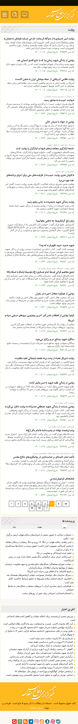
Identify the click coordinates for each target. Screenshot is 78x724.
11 (32, 508)
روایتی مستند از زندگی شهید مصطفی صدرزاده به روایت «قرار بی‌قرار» (39, 406)
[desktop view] (24, 15)
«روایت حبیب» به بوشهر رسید (59, 100)
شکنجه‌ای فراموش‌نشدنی (62, 479)
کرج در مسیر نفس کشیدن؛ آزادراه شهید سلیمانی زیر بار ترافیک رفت (40, 660)
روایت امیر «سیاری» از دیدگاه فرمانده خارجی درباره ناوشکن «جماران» (39, 39)
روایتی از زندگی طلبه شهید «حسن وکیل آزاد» (51, 383)
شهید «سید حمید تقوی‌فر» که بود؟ (56, 245)
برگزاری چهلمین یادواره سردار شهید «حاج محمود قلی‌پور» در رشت (41, 627)
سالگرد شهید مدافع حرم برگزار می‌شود (55, 339)
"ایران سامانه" (36, 707)
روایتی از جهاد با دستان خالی (59, 122)
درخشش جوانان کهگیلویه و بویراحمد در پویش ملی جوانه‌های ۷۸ (44, 671)
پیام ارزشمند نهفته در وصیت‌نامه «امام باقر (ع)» (50, 430)
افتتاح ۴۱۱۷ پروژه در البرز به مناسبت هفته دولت (50, 642)
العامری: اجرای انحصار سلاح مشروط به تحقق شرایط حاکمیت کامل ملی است (41, 580)
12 (39, 508)
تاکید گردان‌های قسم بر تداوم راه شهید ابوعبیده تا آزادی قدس (44, 664)
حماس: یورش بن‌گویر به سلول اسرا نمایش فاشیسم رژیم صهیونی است (39, 675)
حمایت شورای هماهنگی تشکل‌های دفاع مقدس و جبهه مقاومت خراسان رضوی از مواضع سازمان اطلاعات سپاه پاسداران (39, 566)
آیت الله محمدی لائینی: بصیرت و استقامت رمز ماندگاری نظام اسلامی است (38, 623)
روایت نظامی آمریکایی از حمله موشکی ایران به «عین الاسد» (44, 79)
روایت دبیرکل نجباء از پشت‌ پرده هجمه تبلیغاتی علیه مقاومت (44, 358)
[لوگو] (61, 20)
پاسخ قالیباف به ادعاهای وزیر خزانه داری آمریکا (49, 571)
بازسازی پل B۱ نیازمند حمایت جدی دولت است (51, 638)
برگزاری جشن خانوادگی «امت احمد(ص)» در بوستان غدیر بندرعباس (41, 656)
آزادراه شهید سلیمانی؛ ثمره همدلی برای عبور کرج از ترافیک (45, 652)
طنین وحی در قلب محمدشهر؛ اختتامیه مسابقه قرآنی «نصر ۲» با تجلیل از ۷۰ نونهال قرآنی (40, 633)
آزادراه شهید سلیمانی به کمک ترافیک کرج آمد (51, 645)
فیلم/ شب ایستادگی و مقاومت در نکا (54, 553)
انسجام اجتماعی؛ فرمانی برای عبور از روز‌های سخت (46, 593)
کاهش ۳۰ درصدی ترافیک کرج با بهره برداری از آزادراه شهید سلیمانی (41, 649)
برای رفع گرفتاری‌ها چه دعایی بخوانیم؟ (55, 221)
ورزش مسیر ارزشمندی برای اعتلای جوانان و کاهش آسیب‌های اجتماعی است (41, 618)
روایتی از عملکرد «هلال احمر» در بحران (54, 294)
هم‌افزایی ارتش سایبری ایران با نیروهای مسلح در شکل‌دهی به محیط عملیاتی (41, 588)
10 (66, 504)
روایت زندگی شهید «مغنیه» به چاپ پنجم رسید (50, 202)
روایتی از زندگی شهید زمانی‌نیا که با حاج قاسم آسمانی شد (45, 60)
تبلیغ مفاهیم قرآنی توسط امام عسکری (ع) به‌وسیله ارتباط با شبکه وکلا (40, 272)
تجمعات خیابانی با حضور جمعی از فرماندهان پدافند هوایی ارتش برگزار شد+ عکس (40, 536)
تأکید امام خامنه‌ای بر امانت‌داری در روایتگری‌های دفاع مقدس (43, 457)
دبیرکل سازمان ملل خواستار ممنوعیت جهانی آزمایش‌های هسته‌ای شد (38, 575)
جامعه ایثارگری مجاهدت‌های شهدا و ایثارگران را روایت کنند (45, 148)
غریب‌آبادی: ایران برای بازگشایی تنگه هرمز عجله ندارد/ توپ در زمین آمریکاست (41, 558)
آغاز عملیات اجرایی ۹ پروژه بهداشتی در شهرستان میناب (46, 667)
